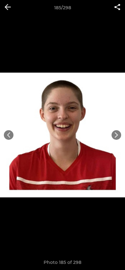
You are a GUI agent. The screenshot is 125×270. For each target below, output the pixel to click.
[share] (117, 7)
